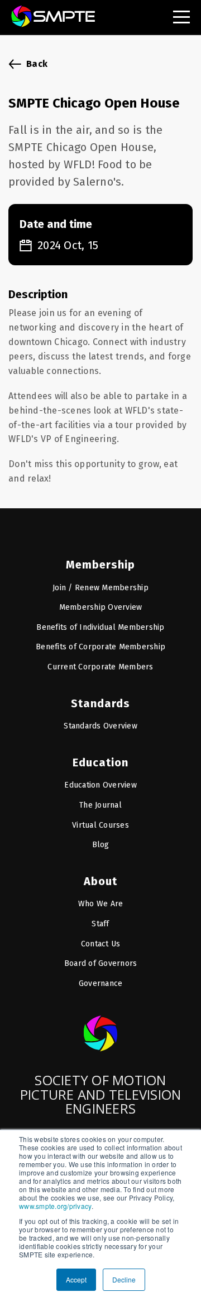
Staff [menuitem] (100, 924)
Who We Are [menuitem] (100, 904)
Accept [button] (76, 1279)
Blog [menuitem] (100, 844)
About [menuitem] (100, 881)
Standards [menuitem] (100, 703)
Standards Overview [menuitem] (100, 726)
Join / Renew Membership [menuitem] (100, 587)
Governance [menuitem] (101, 983)
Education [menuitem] (100, 762)
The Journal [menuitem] (100, 805)
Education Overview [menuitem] (100, 785)
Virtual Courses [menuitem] (100, 825)
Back (36, 64)
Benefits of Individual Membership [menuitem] (100, 627)
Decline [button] (124, 1279)
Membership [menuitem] (100, 564)
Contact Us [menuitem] (101, 944)
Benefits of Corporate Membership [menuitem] (100, 647)
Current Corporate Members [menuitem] (100, 667)
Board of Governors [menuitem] (100, 963)
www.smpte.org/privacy (55, 1206)
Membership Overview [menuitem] (100, 607)
